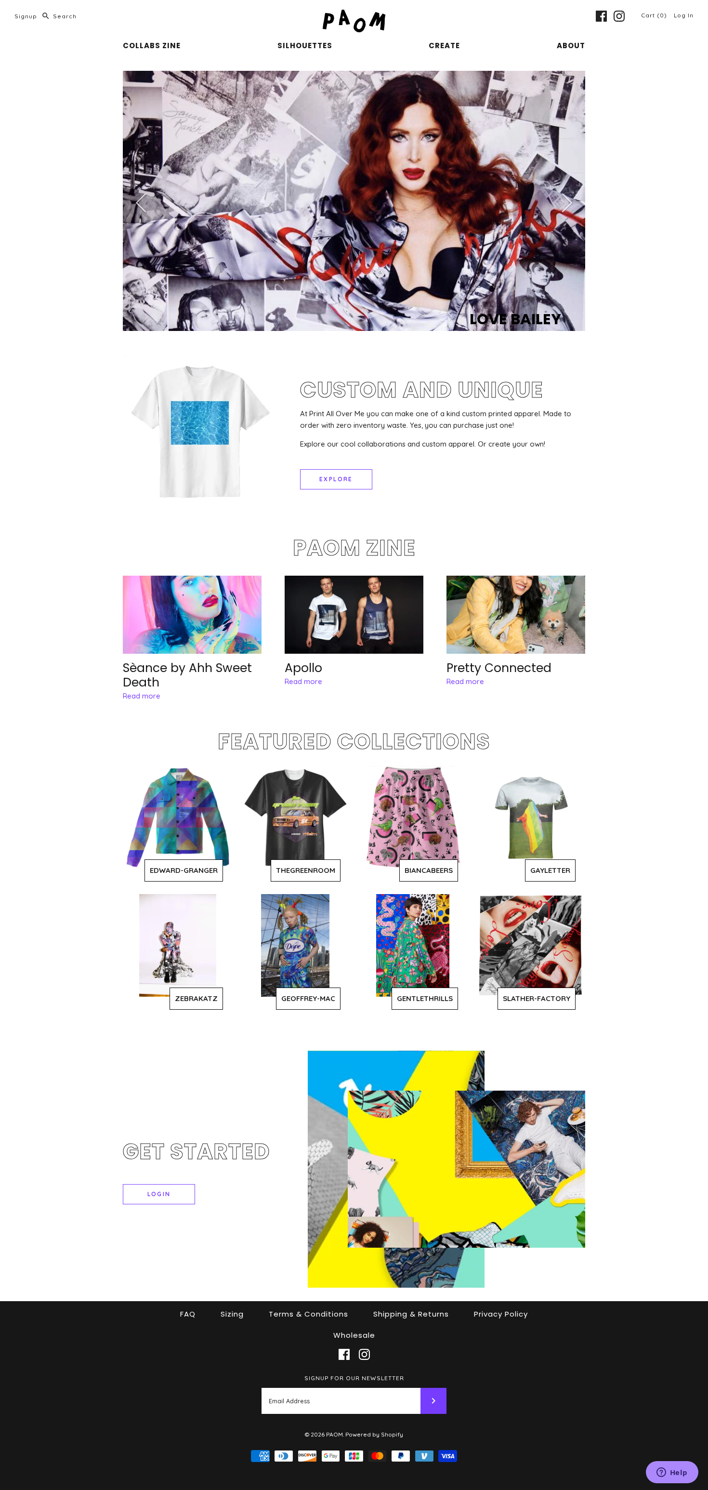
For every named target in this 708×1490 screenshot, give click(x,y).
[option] (354, 201)
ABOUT (571, 45)
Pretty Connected (498, 667)
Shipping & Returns (411, 1314)
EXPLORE (336, 479)
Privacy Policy (501, 1314)
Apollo (303, 667)
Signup (25, 16)
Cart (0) (655, 15)
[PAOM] (354, 15)
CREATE (444, 45)
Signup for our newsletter (354, 1378)
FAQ (188, 1314)
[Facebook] (601, 16)
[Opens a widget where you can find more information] (671, 1473)
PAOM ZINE (354, 548)
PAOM (334, 1434)
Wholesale (354, 1335)
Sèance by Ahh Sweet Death (187, 675)
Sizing (232, 1314)
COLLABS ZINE (152, 45)
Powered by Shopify (374, 1434)
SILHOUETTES (304, 45)
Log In (684, 15)
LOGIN (159, 1194)
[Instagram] (619, 16)
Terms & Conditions (308, 1314)
